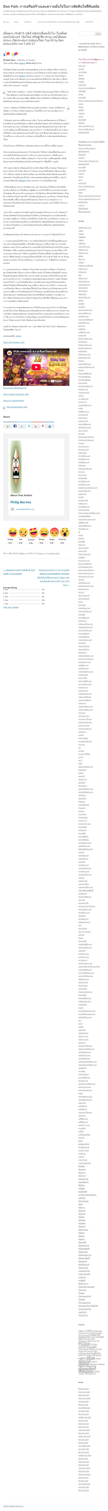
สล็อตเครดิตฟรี (83, 1249)
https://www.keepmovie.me (89, 199)
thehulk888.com (84, 998)
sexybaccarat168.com (86, 906)
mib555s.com (83, 668)
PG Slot (81, 751)
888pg (80, 256)
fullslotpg (82, 465)
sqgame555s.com (85, 947)
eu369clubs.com (84, 427)
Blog (16, 22)
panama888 (83, 738)
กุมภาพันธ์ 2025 (84, 1446)
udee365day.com (85, 1017)
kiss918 (81, 579)
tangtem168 (83, 982)
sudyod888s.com (85, 969)
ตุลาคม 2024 (83, 1458)
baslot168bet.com (85, 338)
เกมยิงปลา (82, 1277)
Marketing (82, 652)
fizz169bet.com (84, 456)
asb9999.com (83, 316)
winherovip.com (84, 1087)
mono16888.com (85, 681)
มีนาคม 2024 (83, 1481)
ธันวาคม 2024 (83, 1452)
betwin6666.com (84, 364)
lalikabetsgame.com (86, 586)
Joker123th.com (84, 554)
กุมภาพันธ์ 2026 (84, 1408)
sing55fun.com (84, 912)
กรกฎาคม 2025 (84, 1430)
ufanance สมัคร (92, 1351)
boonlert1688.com (85, 386)
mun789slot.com (85, 684)
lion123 (81, 592)
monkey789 (83, 675)
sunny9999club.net (85, 976)
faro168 (81, 433)
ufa (79, 1020)
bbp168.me (82, 342)
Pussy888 (82, 833)
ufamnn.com (83, 1039)
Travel (80, 1007)
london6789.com (85, 611)
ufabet (81, 1027)
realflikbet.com (84, 846)
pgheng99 (82, 183)
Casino (81, 395)
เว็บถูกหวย (82, 1290)
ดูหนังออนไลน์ (83, 132)
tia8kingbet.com (84, 1001)
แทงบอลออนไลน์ (84, 1309)
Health (81, 497)
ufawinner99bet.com (86, 1049)
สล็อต (80, 1204)
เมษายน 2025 (83, 1439)
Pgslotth (81, 801)
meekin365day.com (86, 655)
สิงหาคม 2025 (83, 1427)
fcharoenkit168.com (86, 437)
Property (81, 808)
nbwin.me (82, 703)
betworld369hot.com (86, 367)
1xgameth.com (84, 246)
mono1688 (82, 678)
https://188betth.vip (86, 129)
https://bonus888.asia (86, 88)
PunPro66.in (83, 817)
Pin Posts (89, 22)
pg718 (80, 757)
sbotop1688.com (85, 897)
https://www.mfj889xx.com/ (89, 513)
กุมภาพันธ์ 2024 (84, 1484)
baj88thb (81, 329)
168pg (80, 231)
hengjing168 (83, 500)
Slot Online (82, 928)
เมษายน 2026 (83, 1401)
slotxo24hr (82, 941)
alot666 (81, 303)
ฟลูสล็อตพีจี (82, 1191)
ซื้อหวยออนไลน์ (84, 211)
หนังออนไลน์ (83, 1268)
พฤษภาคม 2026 (84, 1398)
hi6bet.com (82, 503)
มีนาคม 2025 (83, 1442)
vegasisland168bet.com (87, 1061)
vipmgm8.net (83, 1074)
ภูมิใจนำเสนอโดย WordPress (13, 1506)
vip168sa (81, 1071)
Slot (79, 925)
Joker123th (91, 1339)
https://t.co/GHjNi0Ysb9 (13, 400)
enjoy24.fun (83, 418)
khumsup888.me (85, 564)
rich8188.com (83, 855)
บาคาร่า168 (82, 1160)
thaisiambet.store (85, 992)
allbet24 (81, 123)
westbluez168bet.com (86, 1084)
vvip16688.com (84, 1077)
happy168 (82, 494)
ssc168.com (82, 960)
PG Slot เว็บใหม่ (84, 754)
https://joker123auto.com (88, 161)
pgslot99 (81, 782)
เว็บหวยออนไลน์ (84, 1302)
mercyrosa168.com (85, 659)
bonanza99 (82, 383)
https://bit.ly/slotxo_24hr (14, 342)
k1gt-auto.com (84, 560)
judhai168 (82, 85)
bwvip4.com (83, 389)
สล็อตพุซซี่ (82, 1242)
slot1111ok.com (84, 931)
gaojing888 (82, 478)
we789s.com (83, 1080)
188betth (81, 243)
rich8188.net (83, 858)
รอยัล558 (81, 1198)
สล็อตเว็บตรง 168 (84, 1255)
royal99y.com (83, 865)
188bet (81, 240)
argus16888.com (84, 313)
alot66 (80, 300)
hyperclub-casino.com (87, 519)
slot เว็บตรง (82, 72)
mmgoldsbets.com (85, 671)
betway (81, 361)
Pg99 (80, 763)
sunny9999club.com (86, 973)
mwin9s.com (83, 687)
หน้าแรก (6, 22)
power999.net (83, 805)
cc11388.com (83, 399)
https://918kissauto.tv (87, 148)
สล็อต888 (81, 1223)
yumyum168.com (85, 1112)
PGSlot (81, 773)
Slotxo (40, 553)
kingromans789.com (86, 570)
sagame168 (82, 881)
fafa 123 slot (83, 430)
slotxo (18, 336)
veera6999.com (84, 1058)
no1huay (81, 713)
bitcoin (81, 370)
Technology (82, 985)
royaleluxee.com (84, 868)
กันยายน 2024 (83, 1462)
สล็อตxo (22, 63)
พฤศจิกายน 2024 (84, 1455)
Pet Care (81, 744)
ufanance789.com (85, 1046)
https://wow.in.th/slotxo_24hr (16, 394)
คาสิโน (81, 1131)
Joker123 (81, 544)
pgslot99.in (82, 786)
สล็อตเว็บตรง (83, 208)
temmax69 (82, 988)
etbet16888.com (84, 424)
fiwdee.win (82, 453)
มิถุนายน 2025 (83, 1433)
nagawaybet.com (85, 694)
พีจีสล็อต (81, 1185)
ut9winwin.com (84, 1055)
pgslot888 (82, 120)
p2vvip (81, 735)
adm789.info (83, 288)
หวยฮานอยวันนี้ (84, 1274)
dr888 (80, 408)
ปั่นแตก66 (82, 154)
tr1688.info (82, 1004)
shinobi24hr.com (85, 909)
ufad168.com (83, 1033)
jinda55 (81, 538)
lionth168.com (84, 595)
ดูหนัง (80, 192)
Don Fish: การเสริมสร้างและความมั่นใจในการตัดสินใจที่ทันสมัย (51, 6)
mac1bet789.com (85, 630)
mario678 (82, 643)
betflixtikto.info (84, 354)
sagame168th (83, 884)
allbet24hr (82, 294)
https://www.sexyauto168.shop (90, 101)
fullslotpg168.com (85, 468)
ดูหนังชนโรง (83, 202)
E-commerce (83, 414)
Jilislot (80, 535)
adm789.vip (82, 291)
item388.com (83, 529)
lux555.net (82, 621)
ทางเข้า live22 (83, 1150)
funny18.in (82, 475)
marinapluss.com (85, 640)
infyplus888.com (84, 525)
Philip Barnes (20, 502)
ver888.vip (82, 1068)
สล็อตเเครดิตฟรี (84, 1258)
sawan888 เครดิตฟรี (85, 890)
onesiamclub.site (85, 722)
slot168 (81, 69)
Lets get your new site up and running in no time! (58, 22)
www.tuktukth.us (85, 1090)
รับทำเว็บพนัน (83, 1201)
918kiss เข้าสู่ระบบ (84, 1333)
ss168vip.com (83, 954)
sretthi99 (81, 950)
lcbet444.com (83, 589)
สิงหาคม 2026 (83, 1389)
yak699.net (82, 1106)
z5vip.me (81, 1115)
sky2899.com (83, 919)
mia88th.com (83, 665)
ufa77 (80, 1023)
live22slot (82, 189)
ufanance (82, 1042)
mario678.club (83, 646)
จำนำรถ (81, 1138)
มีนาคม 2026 (83, 1404)
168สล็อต (81, 237)
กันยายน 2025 (83, 1423)
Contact (28, 22)
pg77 (80, 180)
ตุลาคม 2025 (83, 1420)
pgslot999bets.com (85, 789)
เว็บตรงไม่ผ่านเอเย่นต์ (86, 1287)
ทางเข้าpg (82, 1153)
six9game (82, 916)
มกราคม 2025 (83, 1449)
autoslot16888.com (85, 319)
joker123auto (83, 548)
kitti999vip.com (84, 583)
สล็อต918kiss (83, 1229)
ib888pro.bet (83, 522)
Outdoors (82, 732)
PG (79, 747)
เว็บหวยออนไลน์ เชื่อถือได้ (88, 1306)
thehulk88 (82, 995)
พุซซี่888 (81, 1188)
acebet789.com (84, 284)
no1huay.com (83, 716)
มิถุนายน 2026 (83, 1395)
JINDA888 (82, 91)
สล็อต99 (81, 1233)
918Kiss (81, 262)
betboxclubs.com (85, 345)
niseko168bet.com (85, 706)
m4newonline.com (85, 624)
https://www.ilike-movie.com (89, 196)
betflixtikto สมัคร (96, 1333)
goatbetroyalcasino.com (87, 487)
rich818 (81, 852)
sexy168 (81, 900)
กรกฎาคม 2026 (84, 1392)
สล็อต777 (94, 1361)
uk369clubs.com (84, 1052)
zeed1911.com (84, 1125)
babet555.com (84, 322)
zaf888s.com (83, 1118)
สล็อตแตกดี (82, 1261)
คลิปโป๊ (81, 110)
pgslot (80, 116)
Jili (79, 532)
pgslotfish (82, 798)
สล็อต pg (81, 1207)
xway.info (82, 1103)
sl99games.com (84, 922)
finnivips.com (83, 446)
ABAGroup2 (82, 278)
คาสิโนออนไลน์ (84, 1134)
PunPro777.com (84, 824)
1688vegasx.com (84, 227)
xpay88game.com (85, 1096)
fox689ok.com (83, 459)
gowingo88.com (84, 491)
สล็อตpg (81, 1236)
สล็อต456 (81, 1214)
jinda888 (81, 541)
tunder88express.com (86, 1011)
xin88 (80, 1093)
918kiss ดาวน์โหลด (85, 265)
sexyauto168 (83, 903)
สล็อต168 (81, 1210)
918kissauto (83, 269)
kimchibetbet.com (85, 567)
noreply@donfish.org (25, 509)
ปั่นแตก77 (82, 1172)
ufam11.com (83, 1036)
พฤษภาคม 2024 (84, 1474)
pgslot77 (81, 776)
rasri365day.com (84, 843)
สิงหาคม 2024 (83, 1465)
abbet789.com (84, 281)
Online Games (83, 725)
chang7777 (82, 402)
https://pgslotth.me (86, 126)
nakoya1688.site (84, 697)
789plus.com (83, 250)
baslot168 (82, 335)
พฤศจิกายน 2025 (84, 1417)
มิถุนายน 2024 (83, 1471)
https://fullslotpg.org (86, 186)
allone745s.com (84, 297)
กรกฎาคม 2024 (84, 1468)
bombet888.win (84, 376)
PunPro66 (82, 814)
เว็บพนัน (81, 1293)
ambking (81, 307)
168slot (81, 234)
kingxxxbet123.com (86, 573)
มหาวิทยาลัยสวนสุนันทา (87, 1195)
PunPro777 (82, 820)
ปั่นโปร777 (82, 1176)
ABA (80, 275)
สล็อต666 (81, 1220)
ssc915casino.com (85, 963)
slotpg (80, 107)
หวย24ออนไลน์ (84, 1271)
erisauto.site (83, 421)
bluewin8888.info (85, 373)
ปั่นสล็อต (81, 1166)
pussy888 (82, 97)
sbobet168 (82, 893)
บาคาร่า (81, 173)
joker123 (81, 66)
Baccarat (81, 326)
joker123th (82, 551)
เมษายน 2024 (83, 1477)
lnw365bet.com (84, 608)
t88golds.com (83, 979)
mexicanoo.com (84, 662)
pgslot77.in (82, 779)
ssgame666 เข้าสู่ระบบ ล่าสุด (89, 966)
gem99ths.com (84, 481)
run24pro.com (84, 871)
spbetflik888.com (85, 944)
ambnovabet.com (85, 310)
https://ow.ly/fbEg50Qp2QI (14, 388)
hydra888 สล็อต (84, 516)
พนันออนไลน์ (83, 1179)
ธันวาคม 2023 (83, 1490)
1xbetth (81, 113)
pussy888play (83, 839)
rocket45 (81, 862)
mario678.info (83, 649)
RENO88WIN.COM (85, 849)
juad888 (81, 557)
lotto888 (81, 614)
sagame (81, 158)
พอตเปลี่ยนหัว (83, 1182)
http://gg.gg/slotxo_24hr (17, 407)
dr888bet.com (83, 411)
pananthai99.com (85, 741)
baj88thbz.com (84, 332)
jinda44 (81, 81)
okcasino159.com (85, 719)
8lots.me (81, 259)
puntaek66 (82, 827)
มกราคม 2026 (83, 1411)
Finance (81, 443)
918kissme (82, 272)
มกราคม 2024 (83, 1487)
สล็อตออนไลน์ (83, 1245)
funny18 (81, 472)
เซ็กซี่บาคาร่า (83, 1283)
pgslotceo (82, 795)
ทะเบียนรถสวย (83, 1147)
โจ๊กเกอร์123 (83, 1315)
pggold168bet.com (85, 766)
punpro (81, 811)
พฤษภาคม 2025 (84, 1436)
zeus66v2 (82, 1128)
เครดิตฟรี (81, 1280)
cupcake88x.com (84, 405)
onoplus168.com (84, 728)
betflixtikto (82, 351)
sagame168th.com (85, 887)
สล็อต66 (81, 78)
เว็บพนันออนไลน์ (84, 1296)
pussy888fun (83, 836)
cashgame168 (83, 392)
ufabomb (82, 1030)
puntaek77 (82, 830)
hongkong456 (83, 510)
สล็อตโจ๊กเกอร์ (83, 1264)
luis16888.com (83, 617)
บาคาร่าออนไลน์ (84, 1163)
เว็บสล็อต (81, 1299)
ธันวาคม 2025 (83, 1414)
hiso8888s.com (84, 506)
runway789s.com (85, 874)
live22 (80, 602)
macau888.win (84, 633)
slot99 (80, 75)
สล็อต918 (81, 1226)
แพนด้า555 (82, 1312)
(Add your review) (11, 607)
